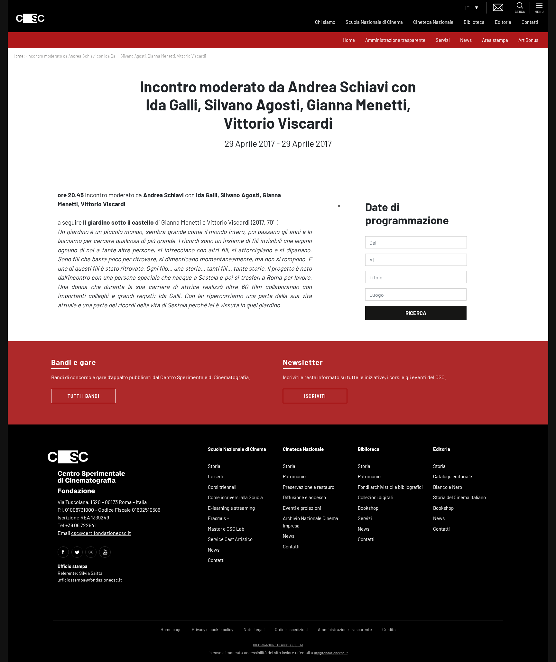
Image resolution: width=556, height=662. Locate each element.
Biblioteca (474, 22)
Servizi (443, 40)
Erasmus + (218, 518)
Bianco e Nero (447, 487)
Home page (171, 629)
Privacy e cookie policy (212, 629)
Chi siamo (325, 22)
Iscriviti (315, 396)
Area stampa (495, 40)
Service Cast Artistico (230, 539)
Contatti (530, 22)
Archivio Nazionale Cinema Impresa (310, 521)
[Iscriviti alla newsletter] (498, 7)
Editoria (503, 22)
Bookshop (368, 508)
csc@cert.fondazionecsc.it (101, 533)
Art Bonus (528, 40)
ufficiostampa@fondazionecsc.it (90, 580)
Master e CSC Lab (226, 529)
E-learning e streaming (231, 508)
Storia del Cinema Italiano (459, 497)
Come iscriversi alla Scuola (235, 497)
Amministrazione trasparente (395, 40)
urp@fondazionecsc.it (331, 653)
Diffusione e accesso (304, 497)
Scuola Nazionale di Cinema (374, 22)
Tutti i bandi (83, 396)
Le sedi (215, 476)
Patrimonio (294, 476)
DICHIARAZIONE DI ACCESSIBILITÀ (278, 645)
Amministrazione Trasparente (345, 629)
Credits (388, 629)
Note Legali (254, 629)
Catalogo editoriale (452, 476)
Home (349, 40)
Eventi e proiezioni (302, 508)
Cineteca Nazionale (433, 22)
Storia (214, 466)
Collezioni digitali (375, 497)
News (466, 40)
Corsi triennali (222, 487)
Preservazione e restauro (308, 487)
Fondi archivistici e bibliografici (390, 487)
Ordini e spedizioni (291, 629)
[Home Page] (30, 18)
